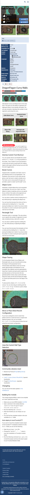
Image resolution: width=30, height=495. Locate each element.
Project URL (14, 73)
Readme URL (14, 77)
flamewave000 (13, 54)
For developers (6, 464)
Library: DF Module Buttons (16, 71)
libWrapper (12, 70)
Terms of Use (5, 472)
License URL (14, 80)
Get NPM (24, 402)
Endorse (24, 22)
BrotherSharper (12, 381)
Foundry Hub (19, 492)
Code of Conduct (6, 468)
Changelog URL (15, 79)
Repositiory (22, 371)
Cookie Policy (6, 474)
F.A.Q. (4, 460)
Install (24, 19)
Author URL (15, 55)
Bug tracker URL (15, 75)
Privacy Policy (6, 470)
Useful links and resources (8, 462)
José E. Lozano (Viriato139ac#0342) (13, 377)
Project (16, 371)
